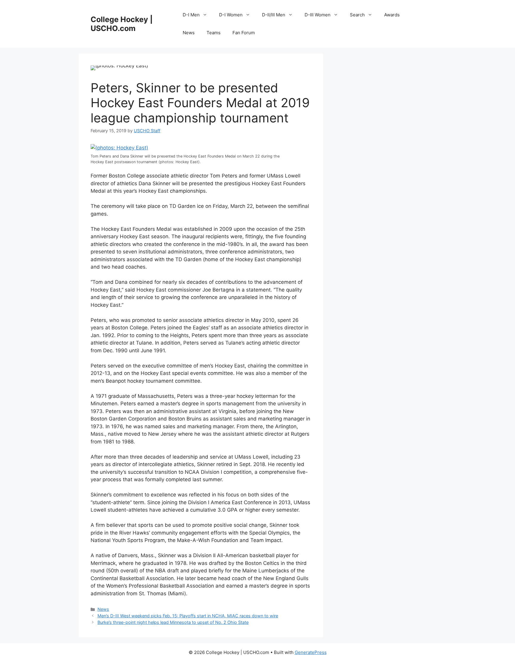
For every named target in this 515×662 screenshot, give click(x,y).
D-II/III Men (273, 15)
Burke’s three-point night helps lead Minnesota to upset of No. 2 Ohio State (173, 622)
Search (357, 15)
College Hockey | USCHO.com (122, 24)
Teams (214, 32)
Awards (392, 15)
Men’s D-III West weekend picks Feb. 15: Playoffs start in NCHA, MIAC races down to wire (187, 615)
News (189, 32)
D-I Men (191, 15)
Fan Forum (243, 32)
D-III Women (318, 15)
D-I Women (231, 15)
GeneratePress (311, 652)
